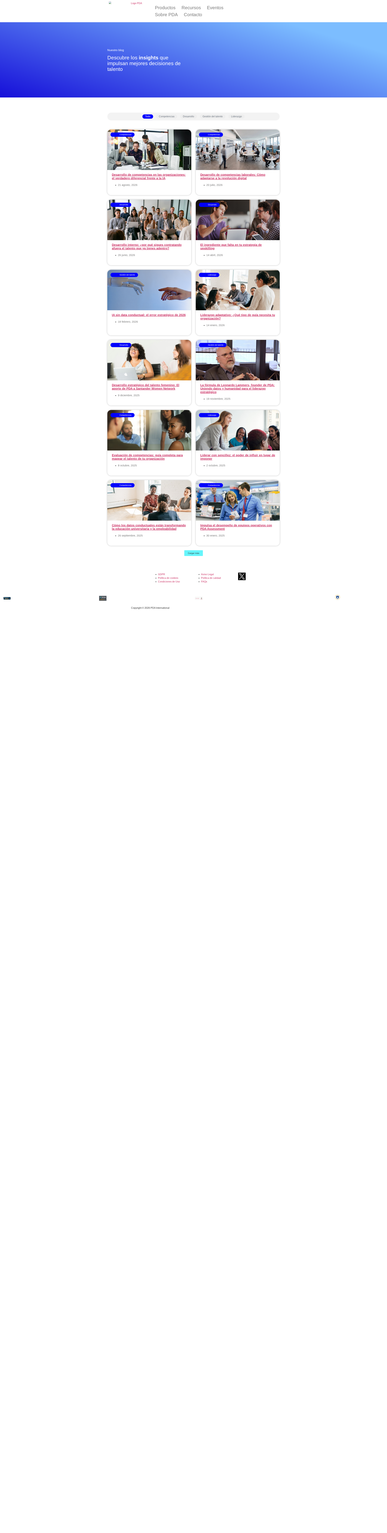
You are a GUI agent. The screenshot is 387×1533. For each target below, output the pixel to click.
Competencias (166, 116)
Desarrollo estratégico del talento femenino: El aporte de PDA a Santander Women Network (145, 386)
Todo (147, 116)
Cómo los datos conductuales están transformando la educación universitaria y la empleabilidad (149, 527)
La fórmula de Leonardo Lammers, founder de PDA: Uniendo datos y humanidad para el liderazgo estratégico (237, 388)
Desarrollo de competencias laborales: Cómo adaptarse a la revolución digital (232, 176)
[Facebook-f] (250, 576)
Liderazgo (236, 116)
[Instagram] (274, 576)
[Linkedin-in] (266, 576)
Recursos (191, 7)
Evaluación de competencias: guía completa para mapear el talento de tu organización (147, 457)
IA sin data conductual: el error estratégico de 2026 (149, 315)
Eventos (215, 7)
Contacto (193, 14)
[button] (193, 553)
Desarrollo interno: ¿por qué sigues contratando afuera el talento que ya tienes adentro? (147, 246)
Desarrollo (188, 116)
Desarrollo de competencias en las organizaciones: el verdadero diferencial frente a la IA (149, 176)
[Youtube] (258, 576)
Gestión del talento (213, 116)
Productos (165, 7)
